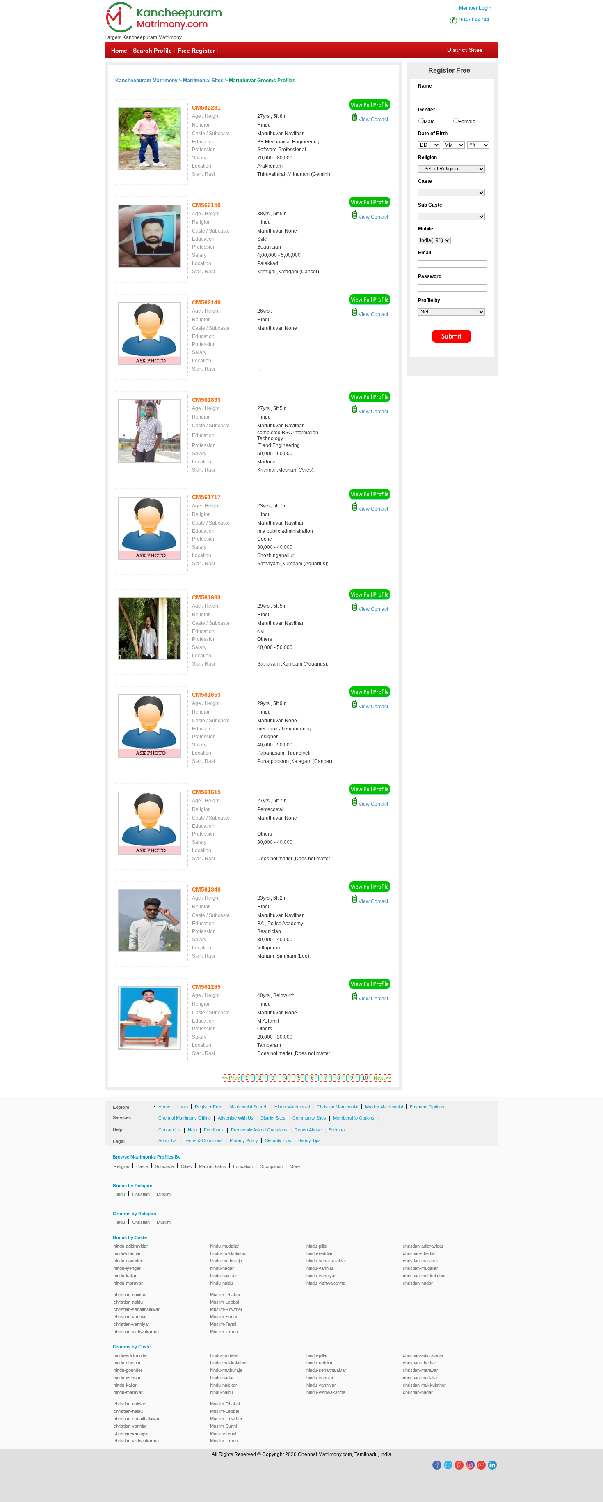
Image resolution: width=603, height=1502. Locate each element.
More (295, 1166)
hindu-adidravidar (131, 1246)
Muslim (164, 1194)
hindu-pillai (316, 1246)
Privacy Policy (244, 1140)
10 (365, 1078)
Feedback (214, 1129)
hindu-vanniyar (321, 1275)
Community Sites (309, 1117)
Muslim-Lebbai (224, 1301)
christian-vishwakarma (136, 1331)
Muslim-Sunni (223, 1316)
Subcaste (164, 1166)
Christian (141, 1194)
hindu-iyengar (127, 1268)
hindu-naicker (223, 1275)
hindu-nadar (222, 1268)
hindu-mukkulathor (228, 1253)
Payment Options (427, 1106)
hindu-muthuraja (226, 1260)
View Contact (372, 119)
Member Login (475, 8)
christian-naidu (128, 1301)
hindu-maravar (128, 1283)
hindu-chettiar (127, 1253)
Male (429, 121)
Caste (142, 1166)
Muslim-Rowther (226, 1309)
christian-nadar (418, 1283)
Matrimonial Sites (203, 80)
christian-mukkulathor (424, 1275)
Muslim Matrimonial (384, 1106)
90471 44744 (474, 20)
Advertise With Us (236, 1117)
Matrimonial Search (248, 1106)
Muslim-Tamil (223, 1324)
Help (192, 1129)
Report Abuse (308, 1129)
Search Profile (152, 50)
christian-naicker (130, 1294)
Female (467, 121)
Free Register (196, 50)
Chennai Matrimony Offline (184, 1117)
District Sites (465, 49)
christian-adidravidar (423, 1246)
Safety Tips (309, 1140)
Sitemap (337, 1129)
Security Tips (278, 1140)
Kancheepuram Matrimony (146, 80)
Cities (186, 1166)
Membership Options (354, 1117)
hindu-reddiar (319, 1253)
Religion (121, 1166)
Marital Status (212, 1166)
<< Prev (231, 1078)
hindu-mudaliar (224, 1246)
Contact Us (169, 1129)
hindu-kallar (125, 1275)
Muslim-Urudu (224, 1331)
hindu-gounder (128, 1260)
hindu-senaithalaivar (326, 1260)
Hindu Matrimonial (292, 1106)
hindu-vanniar (319, 1268)
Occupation (271, 1166)
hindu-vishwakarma (325, 1283)
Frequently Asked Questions (259, 1129)
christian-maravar (420, 1260)
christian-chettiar (419, 1253)
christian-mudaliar (420, 1268)
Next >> (383, 1078)
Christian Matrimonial (337, 1106)
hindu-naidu (221, 1283)
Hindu (119, 1194)
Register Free (208, 1106)
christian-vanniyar (131, 1324)
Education (243, 1166)
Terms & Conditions (203, 1140)
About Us (167, 1140)
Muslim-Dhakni (225, 1294)
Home (119, 50)
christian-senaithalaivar (137, 1309)
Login (182, 1106)
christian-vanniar (130, 1316)
